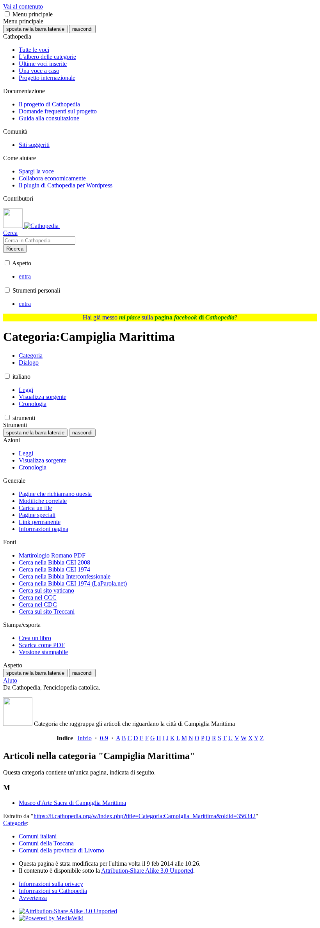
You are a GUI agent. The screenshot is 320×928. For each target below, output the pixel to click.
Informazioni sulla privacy (51, 883)
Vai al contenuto (23, 6)
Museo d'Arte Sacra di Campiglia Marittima (72, 802)
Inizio (85, 738)
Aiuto (10, 680)
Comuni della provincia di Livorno (61, 850)
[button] (7, 13)
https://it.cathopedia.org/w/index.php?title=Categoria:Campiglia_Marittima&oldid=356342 (145, 816)
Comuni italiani (38, 836)
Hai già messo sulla (159, 317)
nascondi (82, 29)
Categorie (15, 823)
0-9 (104, 738)
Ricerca (14, 249)
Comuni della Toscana (46, 843)
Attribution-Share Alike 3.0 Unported (147, 870)
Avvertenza (33, 897)
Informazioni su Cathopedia (53, 890)
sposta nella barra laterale (35, 29)
